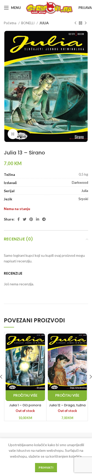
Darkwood (80, 182)
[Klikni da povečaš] (13, 134)
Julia (84, 190)
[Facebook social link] (18, 219)
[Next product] (85, 23)
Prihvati (46, 467)
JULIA (44, 23)
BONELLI (28, 23)
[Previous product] (75, 23)
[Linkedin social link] (37, 219)
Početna (10, 23)
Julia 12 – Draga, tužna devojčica (67, 407)
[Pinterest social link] (31, 219)
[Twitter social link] (24, 219)
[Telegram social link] (44, 219)
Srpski (83, 199)
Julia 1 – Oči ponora (25, 405)
